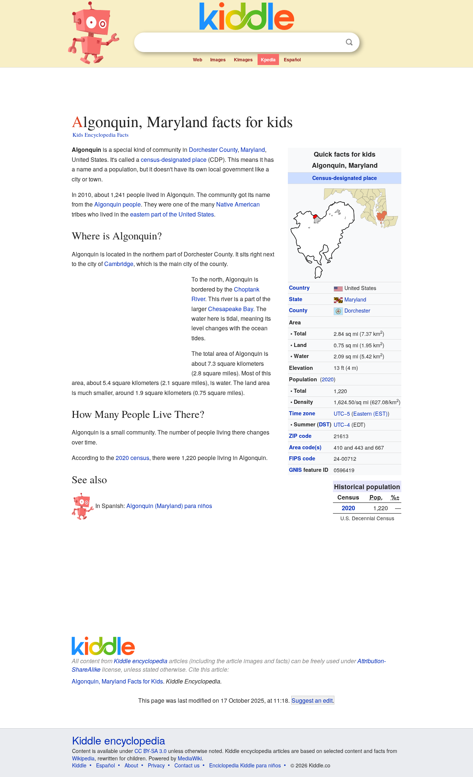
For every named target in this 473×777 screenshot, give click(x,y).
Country (299, 287)
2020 (328, 379)
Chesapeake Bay (230, 308)
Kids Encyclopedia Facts (100, 134)
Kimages (243, 59)
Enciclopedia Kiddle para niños (245, 765)
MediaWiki (190, 758)
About (131, 765)
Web (197, 59)
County (298, 310)
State (295, 299)
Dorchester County (213, 149)
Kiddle (79, 765)
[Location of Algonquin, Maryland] (344, 232)
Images (218, 59)
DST (324, 424)
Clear (334, 42)
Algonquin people (117, 204)
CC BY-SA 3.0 (151, 750)
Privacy (156, 765)
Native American (238, 204)
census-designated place (174, 159)
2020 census (132, 457)
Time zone (302, 413)
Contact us (187, 765)
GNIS (295, 469)
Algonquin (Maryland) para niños (169, 505)
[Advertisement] (236, 88)
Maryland (355, 299)
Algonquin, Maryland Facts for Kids (117, 681)
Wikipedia (83, 758)
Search (349, 42)
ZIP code (300, 435)
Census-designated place (344, 177)
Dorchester (357, 310)
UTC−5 (342, 413)
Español (292, 59)
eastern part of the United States (172, 214)
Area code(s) (305, 447)
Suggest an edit (312, 700)
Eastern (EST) (370, 413)
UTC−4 (342, 424)
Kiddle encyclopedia (140, 661)
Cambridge (118, 263)
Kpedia (268, 59)
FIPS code (302, 458)
